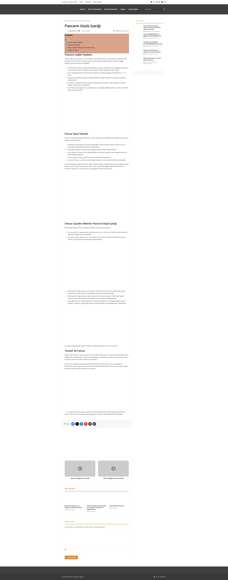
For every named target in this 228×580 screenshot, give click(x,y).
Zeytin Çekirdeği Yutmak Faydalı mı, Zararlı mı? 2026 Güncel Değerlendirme (96, 507)
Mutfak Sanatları (110, 9)
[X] (77, 424)
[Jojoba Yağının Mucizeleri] (119, 498)
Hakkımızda (88, 2)
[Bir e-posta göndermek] (79, 31)
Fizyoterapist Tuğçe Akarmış (151, 62)
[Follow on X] (78, 31)
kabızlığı (124, 73)
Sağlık (82, 9)
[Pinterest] (86, 424)
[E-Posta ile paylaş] (90, 424)
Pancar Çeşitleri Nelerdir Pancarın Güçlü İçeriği (81, 47)
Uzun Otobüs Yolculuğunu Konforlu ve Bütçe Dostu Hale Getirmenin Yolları (152, 27)
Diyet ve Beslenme (94, 9)
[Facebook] (73, 424)
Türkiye (67, 412)
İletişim (81, 2)
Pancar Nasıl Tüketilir (74, 45)
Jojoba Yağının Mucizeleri (116, 506)
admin (146, 54)
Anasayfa (68, 20)
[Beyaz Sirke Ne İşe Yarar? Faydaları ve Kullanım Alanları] (74, 498)
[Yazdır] (94, 424)
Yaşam (122, 9)
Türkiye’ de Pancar (73, 50)
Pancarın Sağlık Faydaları (75, 42)
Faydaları (74, 20)
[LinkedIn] (81, 424)
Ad (65, 549)
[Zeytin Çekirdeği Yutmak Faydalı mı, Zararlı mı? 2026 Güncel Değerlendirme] (97, 498)
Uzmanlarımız (133, 9)
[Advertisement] (97, 442)
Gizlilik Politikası (97, 2)
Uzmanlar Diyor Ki (72, 31)
